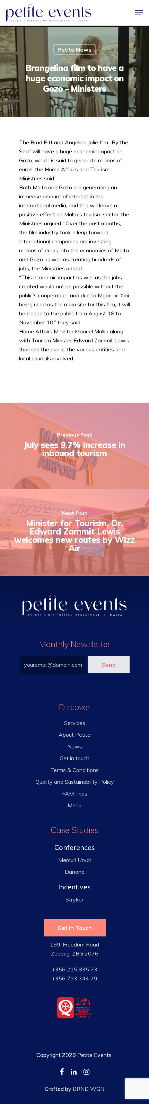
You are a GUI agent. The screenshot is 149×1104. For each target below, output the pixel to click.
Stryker (74, 899)
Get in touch (74, 758)
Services (74, 722)
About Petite (74, 734)
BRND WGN (88, 1088)
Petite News (74, 49)
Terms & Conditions (74, 769)
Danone (75, 871)
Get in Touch (75, 927)
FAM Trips (74, 793)
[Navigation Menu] (139, 12)
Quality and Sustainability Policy (74, 781)
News (74, 746)
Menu (74, 805)
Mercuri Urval (74, 859)
